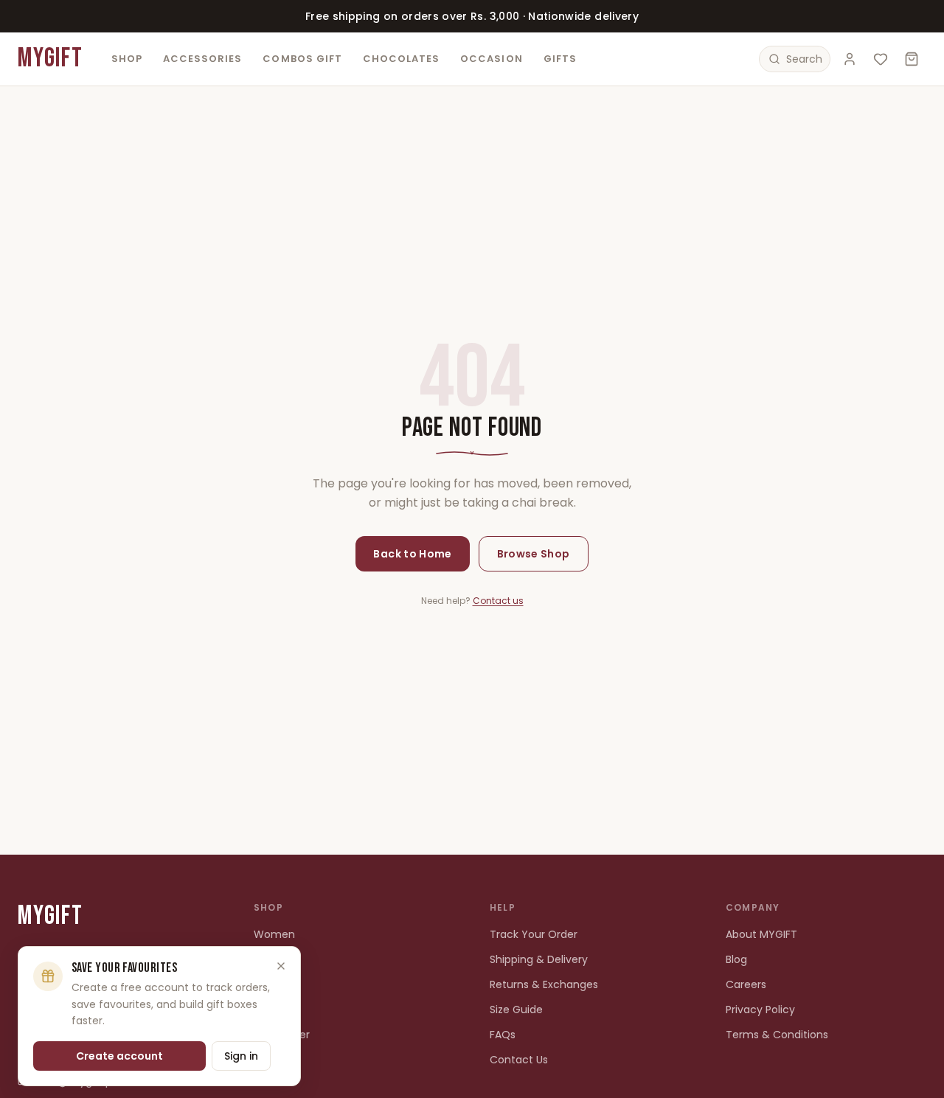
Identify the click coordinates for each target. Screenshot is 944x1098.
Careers (746, 984)
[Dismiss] (281, 966)
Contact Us (519, 1059)
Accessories (202, 59)
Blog (736, 959)
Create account (119, 1056)
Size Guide (516, 1009)
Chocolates (401, 59)
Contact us (498, 600)
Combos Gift (302, 59)
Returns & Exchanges (544, 984)
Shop (126, 59)
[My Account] (849, 59)
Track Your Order (533, 934)
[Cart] (911, 59)
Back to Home (412, 553)
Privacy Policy (760, 1009)
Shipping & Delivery (539, 959)
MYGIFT (50, 59)
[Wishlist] (880, 59)
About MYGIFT (761, 934)
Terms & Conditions (777, 1034)
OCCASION (491, 59)
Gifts (560, 59)
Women (274, 934)
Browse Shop (533, 553)
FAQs (503, 1034)
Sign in (241, 1056)
